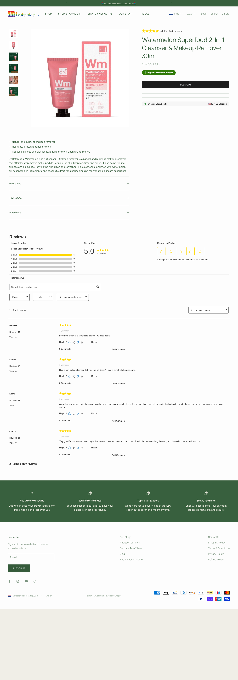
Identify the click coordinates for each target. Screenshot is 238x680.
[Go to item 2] (13, 45)
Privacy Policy (216, 553)
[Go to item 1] (13, 33)
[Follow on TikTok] (34, 581)
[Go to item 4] (13, 68)
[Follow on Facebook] (9, 581)
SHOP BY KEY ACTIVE (100, 13)
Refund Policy (216, 559)
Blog (122, 553)
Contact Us (214, 537)
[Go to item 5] (13, 80)
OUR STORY (126, 13)
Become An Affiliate (131, 548)
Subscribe (18, 568)
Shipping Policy (217, 542)
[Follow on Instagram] (17, 581)
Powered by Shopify (113, 596)
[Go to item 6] (13, 91)
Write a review (175, 31)
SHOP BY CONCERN (69, 13)
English (190, 14)
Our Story (125, 537)
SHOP (48, 13)
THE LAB (144, 13)
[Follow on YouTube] (26, 581)
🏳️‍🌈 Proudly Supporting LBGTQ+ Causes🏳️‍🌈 (119, 3)
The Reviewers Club (131, 559)
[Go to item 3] (13, 56)
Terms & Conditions (219, 548)
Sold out (185, 84)
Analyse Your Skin (130, 542)
